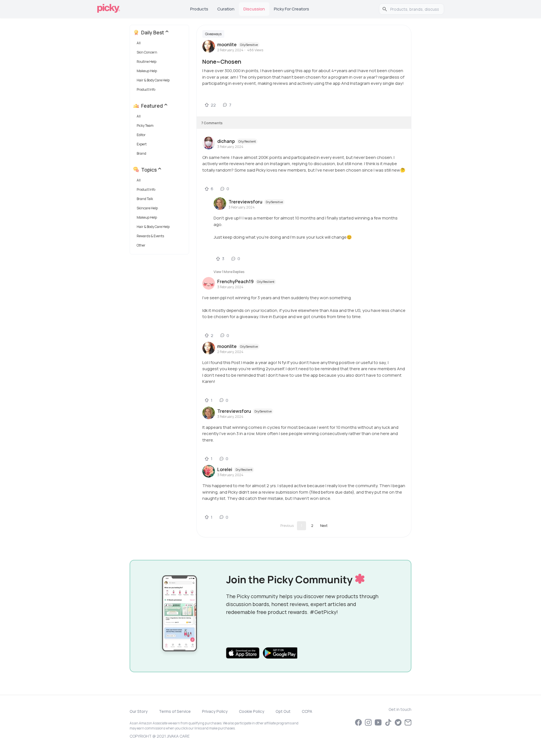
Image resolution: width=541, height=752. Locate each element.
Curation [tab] (225, 9)
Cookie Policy (251, 711)
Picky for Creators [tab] (291, 9)
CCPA (307, 711)
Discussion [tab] (254, 9)
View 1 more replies (229, 271)
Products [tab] (199, 9)
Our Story (139, 711)
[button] (160, 44)
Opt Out (283, 711)
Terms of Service (175, 711)
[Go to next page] (323, 525)
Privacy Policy (215, 711)
